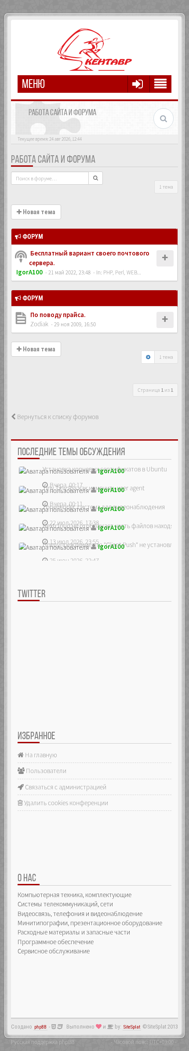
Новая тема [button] (38, 211)
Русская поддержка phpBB (42, 1041)
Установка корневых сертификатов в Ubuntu (105, 469)
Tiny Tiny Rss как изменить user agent (94, 488)
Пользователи (45, 770)
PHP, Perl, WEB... (122, 272)
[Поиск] (95, 178)
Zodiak (39, 324)
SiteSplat (132, 1027)
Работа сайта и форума (53, 160)
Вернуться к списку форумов (57, 416)
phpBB (40, 1027)
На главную (40, 755)
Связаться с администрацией (65, 787)
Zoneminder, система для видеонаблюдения (104, 507)
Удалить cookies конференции (65, 803)
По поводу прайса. (57, 314)
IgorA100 (29, 272)
